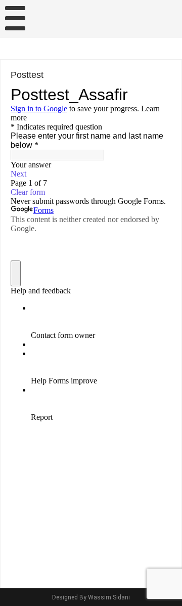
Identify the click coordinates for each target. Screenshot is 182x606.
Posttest (27, 75)
